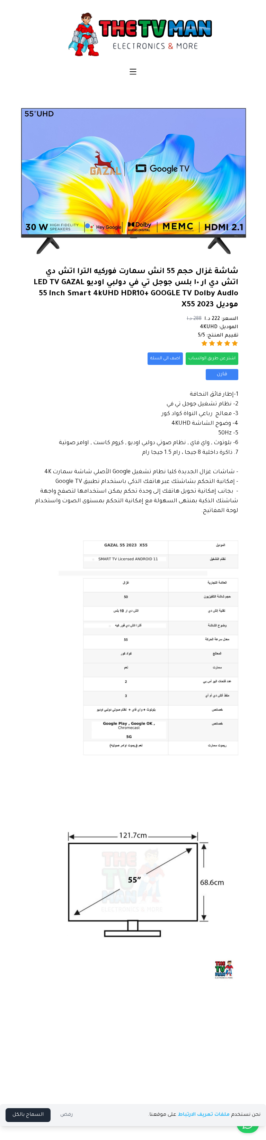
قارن (222, 374)
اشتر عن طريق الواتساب (212, 358)
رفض (66, 1115)
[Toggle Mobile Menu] (133, 72)
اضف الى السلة (165, 358)
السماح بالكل (28, 1115)
